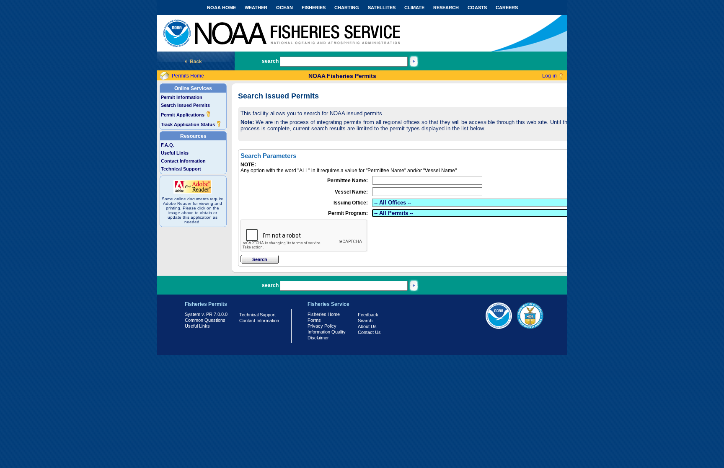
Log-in (549, 76)
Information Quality (327, 331)
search (270, 61)
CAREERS (507, 7)
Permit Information (181, 97)
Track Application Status (188, 124)
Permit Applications (183, 114)
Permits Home (188, 76)
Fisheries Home (324, 314)
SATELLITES (382, 7)
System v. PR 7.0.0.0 (206, 314)
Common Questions (205, 320)
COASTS (477, 7)
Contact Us (369, 332)
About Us (367, 326)
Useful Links (175, 152)
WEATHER (256, 7)
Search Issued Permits (185, 105)
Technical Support (181, 168)
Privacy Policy (322, 325)
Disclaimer (318, 337)
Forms (314, 320)
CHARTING (346, 7)
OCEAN (284, 7)
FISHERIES (314, 7)
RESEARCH (446, 7)
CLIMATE (414, 7)
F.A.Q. (167, 144)
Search (365, 320)
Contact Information (183, 160)
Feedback (368, 314)
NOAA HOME (221, 7)
